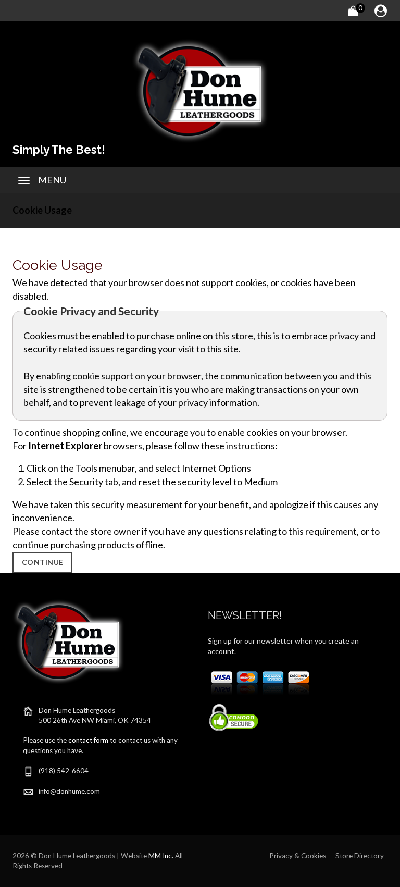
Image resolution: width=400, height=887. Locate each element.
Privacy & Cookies (297, 856)
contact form (88, 740)
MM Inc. (160, 856)
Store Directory (359, 856)
